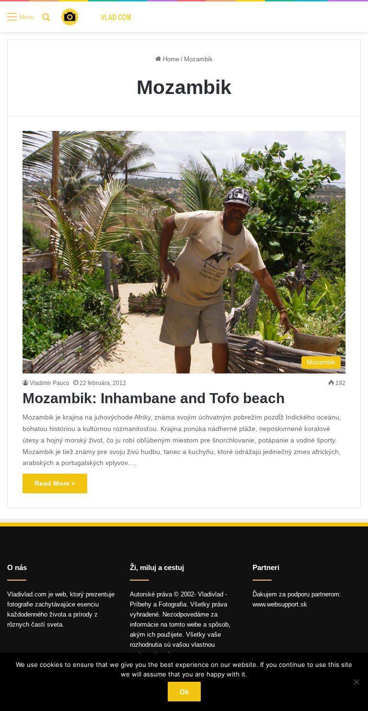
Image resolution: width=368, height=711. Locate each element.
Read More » (54, 483)
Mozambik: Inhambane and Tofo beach (154, 398)
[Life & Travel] (103, 16)
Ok (184, 692)
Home (170, 59)
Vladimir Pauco (49, 383)
